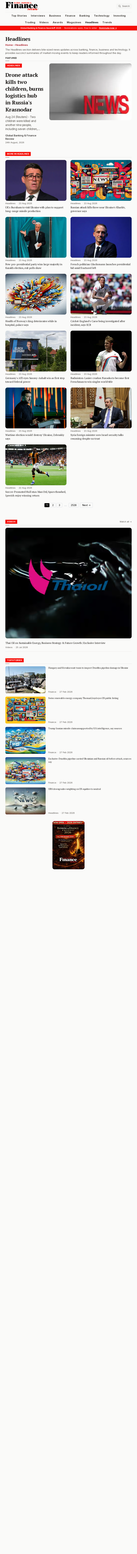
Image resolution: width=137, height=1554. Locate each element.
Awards (58, 22)
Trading (30, 22)
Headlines (91, 22)
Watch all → (126, 521)
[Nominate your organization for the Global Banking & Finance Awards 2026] (68, 845)
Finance (70, 15)
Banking (84, 15)
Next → (86, 505)
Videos (44, 22)
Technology (102, 15)
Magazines (74, 22)
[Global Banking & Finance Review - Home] (36, 6)
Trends (107, 22)
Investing (119, 15)
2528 (74, 505)
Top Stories (19, 15)
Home (9, 45)
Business (55, 15)
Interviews (38, 15)
